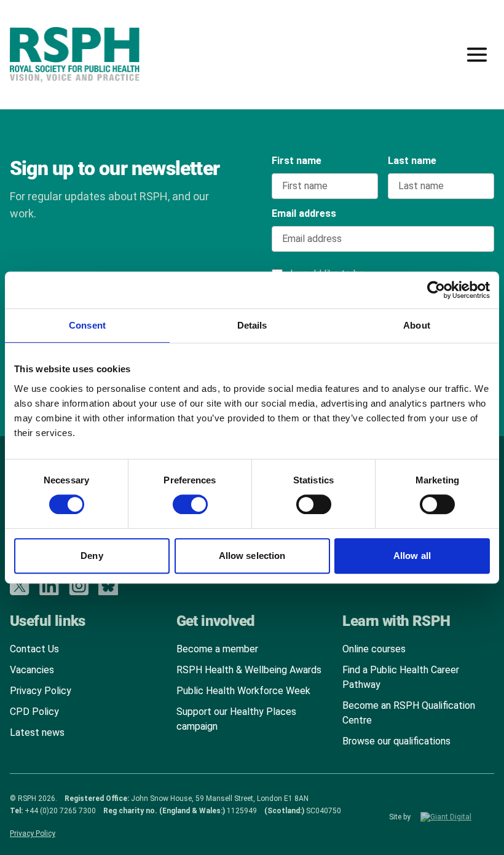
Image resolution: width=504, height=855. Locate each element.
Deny (92, 555)
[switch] (178, 500)
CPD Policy (34, 711)
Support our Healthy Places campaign (236, 719)
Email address (304, 213)
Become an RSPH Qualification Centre (408, 713)
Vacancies (32, 670)
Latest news (37, 732)
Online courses (374, 649)
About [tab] (416, 325)
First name (296, 160)
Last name (412, 160)
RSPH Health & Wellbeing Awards (248, 670)
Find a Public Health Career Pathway (400, 677)
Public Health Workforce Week (243, 691)
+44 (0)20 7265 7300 (60, 810)
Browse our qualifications (396, 741)
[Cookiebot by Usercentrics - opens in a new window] (436, 290)
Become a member (217, 649)
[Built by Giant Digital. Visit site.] (457, 817)
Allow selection (252, 555)
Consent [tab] (87, 325)
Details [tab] (252, 325)
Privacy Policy (40, 691)
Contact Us (34, 649)
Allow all (412, 555)
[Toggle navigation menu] (477, 54)
